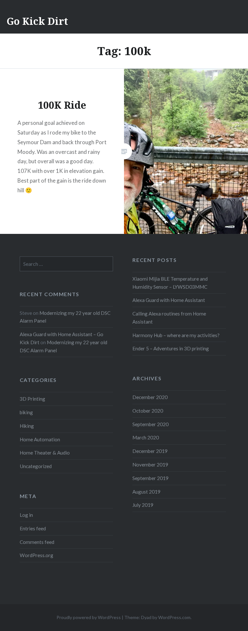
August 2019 (146, 492)
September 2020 (150, 424)
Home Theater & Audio (45, 453)
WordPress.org (36, 555)
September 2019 (150, 478)
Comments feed (37, 542)
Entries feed (33, 528)
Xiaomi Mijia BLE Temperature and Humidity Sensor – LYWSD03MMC (170, 283)
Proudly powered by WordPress (89, 617)
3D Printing (32, 399)
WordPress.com (174, 617)
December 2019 (150, 451)
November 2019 (150, 464)
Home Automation (40, 439)
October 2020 (147, 411)
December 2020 (150, 397)
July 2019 (142, 505)
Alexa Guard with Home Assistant (168, 300)
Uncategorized (36, 466)
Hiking (27, 426)
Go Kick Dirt (37, 21)
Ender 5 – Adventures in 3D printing (170, 348)
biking (26, 412)
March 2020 (145, 437)
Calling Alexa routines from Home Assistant (169, 318)
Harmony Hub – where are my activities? (176, 335)
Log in (26, 515)
